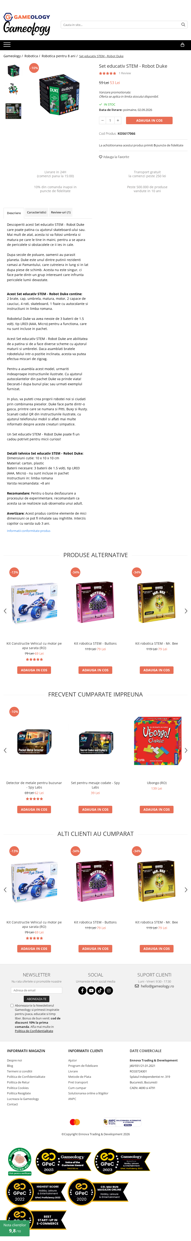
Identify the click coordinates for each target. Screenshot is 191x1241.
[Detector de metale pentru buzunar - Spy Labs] (34, 742)
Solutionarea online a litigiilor (88, 1093)
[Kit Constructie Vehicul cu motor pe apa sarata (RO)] (34, 602)
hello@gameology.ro (157, 986)
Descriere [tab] (14, 213)
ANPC (72, 1099)
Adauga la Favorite (115, 157)
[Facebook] (82, 990)
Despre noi (14, 1060)
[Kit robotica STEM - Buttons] (95, 602)
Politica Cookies (18, 1088)
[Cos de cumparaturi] (182, 44)
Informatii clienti (85, 1050)
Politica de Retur (18, 1082)
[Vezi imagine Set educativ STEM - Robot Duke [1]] (13, 89)
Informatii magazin (26, 1050)
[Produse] (7, 45)
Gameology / (13, 56)
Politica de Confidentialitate (34, 1031)
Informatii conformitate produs (28, 531)
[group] (59, 94)
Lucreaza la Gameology (23, 1099)
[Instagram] (109, 990)
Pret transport (78, 1082)
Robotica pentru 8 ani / (60, 56)
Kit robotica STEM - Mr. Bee (156, 643)
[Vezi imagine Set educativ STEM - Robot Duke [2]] (13, 111)
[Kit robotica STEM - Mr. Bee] (156, 602)
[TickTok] (100, 990)
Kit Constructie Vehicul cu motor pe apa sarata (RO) (34, 645)
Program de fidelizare (83, 1066)
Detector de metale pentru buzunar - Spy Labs (34, 785)
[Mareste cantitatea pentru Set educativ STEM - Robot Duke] (117, 120)
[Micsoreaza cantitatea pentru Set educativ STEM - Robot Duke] (102, 120)
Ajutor (72, 1060)
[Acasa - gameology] (26, 17)
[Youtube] (91, 990)
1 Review (125, 73)
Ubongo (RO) (157, 783)
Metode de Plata (79, 1077)
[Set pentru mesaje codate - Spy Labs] (95, 742)
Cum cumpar (77, 1088)
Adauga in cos (149, 120)
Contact (12, 1104)
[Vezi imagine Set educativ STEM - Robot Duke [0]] (13, 70)
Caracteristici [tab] (36, 212)
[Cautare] (183, 24)
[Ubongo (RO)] (156, 742)
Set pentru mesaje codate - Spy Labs (95, 785)
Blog (10, 1066)
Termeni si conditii (19, 1071)
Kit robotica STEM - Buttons (95, 643)
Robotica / (32, 56)
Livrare (73, 1071)
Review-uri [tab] (61, 212)
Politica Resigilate (19, 1093)
